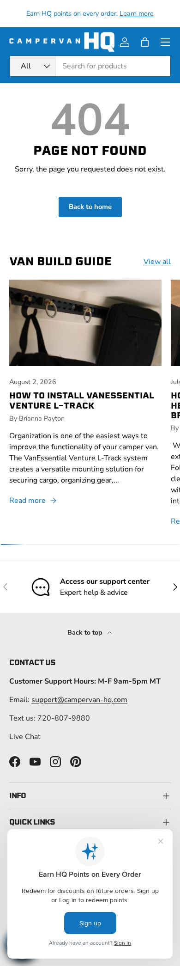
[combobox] (90, 66)
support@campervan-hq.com (79, 700)
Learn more (137, 13)
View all (157, 262)
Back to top (85, 632)
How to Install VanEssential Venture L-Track (81, 400)
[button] (145, 42)
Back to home (90, 206)
